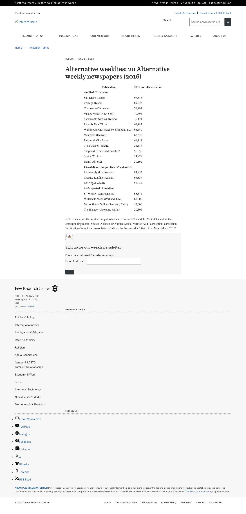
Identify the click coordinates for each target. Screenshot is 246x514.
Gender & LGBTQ (25, 362)
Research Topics (32, 35)
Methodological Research (30, 404)
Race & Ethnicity (25, 340)
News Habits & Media (28, 397)
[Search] (228, 22)
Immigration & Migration (29, 332)
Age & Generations (26, 355)
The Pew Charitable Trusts (198, 491)
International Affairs (27, 325)
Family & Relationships (29, 367)
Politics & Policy (24, 317)
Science (19, 382)
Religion (20, 347)
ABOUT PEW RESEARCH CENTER (31, 487)
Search (167, 20)
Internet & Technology (28, 389)
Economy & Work (25, 374)
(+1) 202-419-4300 (25, 306)
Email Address (74, 261)
